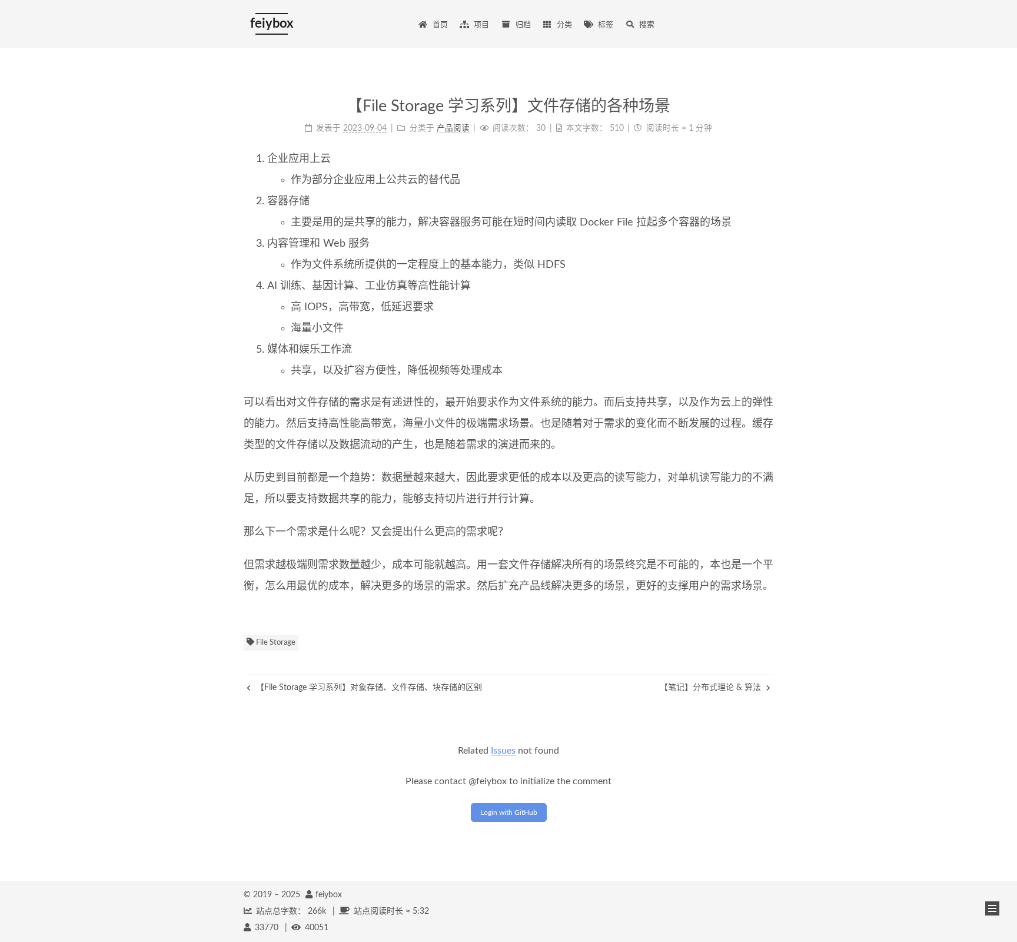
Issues (503, 750)
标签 (605, 25)
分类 (564, 25)
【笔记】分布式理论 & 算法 (711, 688)
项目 (481, 25)
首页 (440, 25)
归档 (523, 25)
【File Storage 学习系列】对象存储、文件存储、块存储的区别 (368, 688)
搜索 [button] (646, 25)
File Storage (274, 642)
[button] (992, 908)
